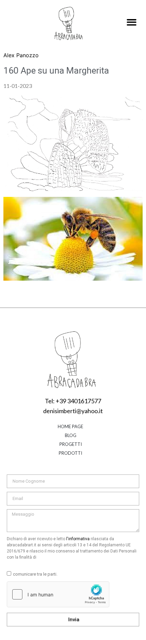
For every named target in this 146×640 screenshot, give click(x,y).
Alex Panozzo (21, 55)
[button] (132, 23)
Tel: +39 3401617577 (73, 401)
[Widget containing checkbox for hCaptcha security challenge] (58, 594)
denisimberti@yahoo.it (73, 411)
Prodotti (70, 453)
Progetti (70, 444)
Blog (70, 435)
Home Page (70, 426)
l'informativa (78, 538)
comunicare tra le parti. (35, 574)
